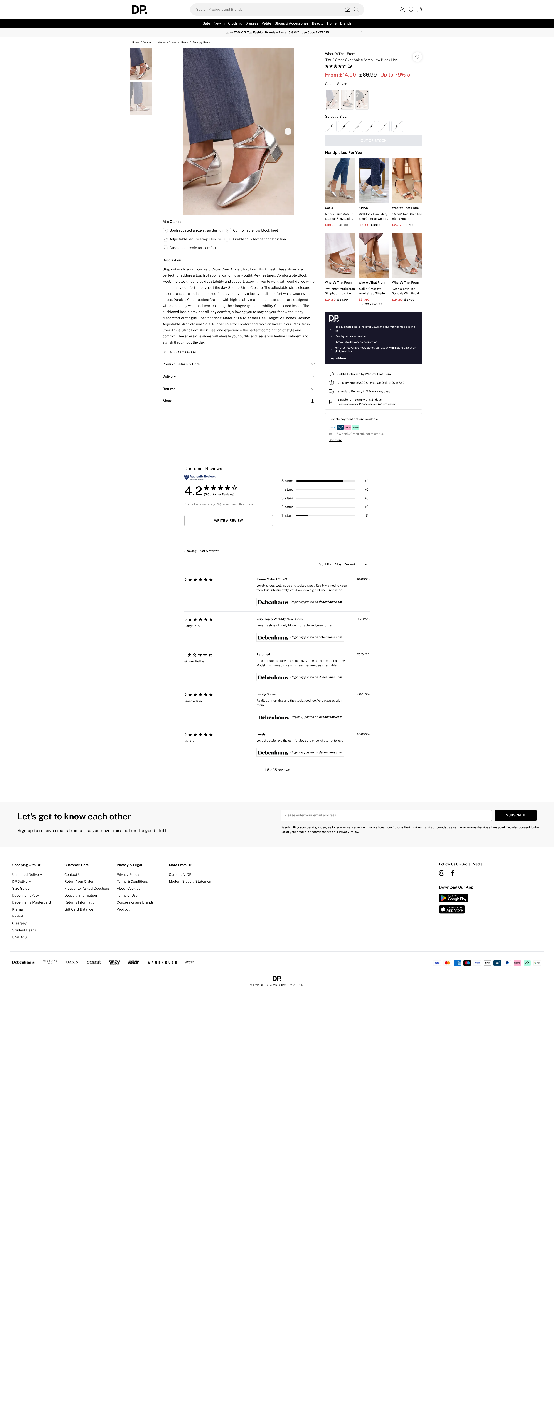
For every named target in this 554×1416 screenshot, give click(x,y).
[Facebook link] (452, 873)
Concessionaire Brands (135, 902)
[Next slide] (361, 32)
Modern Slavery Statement (190, 881)
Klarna (17, 909)
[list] (238, 131)
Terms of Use (127, 895)
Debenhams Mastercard (31, 902)
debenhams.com (330, 602)
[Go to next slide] (288, 131)
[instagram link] (441, 873)
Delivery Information (80, 895)
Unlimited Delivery (27, 874)
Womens (148, 42)
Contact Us (73, 874)
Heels (184, 42)
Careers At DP (180, 874)
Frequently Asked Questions (87, 888)
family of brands (434, 827)
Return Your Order (78, 881)
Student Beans (24, 930)
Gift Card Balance (78, 909)
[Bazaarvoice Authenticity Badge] (200, 477)
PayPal (17, 916)
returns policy (386, 403)
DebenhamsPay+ (25, 895)
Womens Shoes (167, 42)
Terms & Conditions (132, 881)
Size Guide (21, 888)
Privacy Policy (128, 874)
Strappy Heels (201, 42)
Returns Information (80, 902)
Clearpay (19, 923)
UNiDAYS (19, 937)
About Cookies (128, 888)
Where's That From (340, 54)
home (135, 42)
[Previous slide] (192, 32)
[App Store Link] (453, 904)
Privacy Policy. (349, 832)
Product (123, 909)
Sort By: (326, 564)
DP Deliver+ (21, 881)
